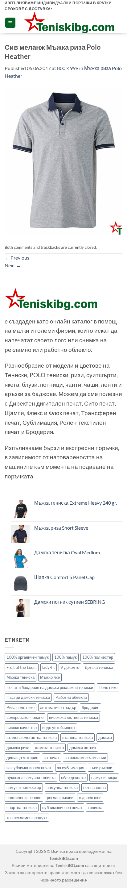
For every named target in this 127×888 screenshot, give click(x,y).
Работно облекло (71, 697)
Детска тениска (99, 667)
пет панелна (94, 787)
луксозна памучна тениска (30, 777)
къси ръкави (101, 767)
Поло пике (108, 687)
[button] (10, 23)
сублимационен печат (62, 807)
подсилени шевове (23, 797)
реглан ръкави (60, 797)
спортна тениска (21, 807)
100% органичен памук (27, 657)
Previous (17, 258)
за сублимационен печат (28, 767)
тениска (95, 807)
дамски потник (82, 747)
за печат (51, 757)
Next (13, 265)
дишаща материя (22, 757)
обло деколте (73, 777)
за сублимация (70, 767)
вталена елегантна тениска (31, 737)
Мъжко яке (50, 677)
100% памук (65, 657)
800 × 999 (67, 68)
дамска (105, 737)
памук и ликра (104, 777)
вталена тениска (77, 737)
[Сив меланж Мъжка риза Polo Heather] (63, 160)
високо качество (21, 727)
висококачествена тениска (73, 717)
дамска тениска (49, 747)
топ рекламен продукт (26, 817)
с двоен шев (90, 797)
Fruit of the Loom (21, 667)
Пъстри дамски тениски (28, 697)
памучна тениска (62, 787)
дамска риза (17, 747)
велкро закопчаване (24, 717)
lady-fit (48, 667)
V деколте (69, 667)
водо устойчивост (58, 727)
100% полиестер (97, 657)
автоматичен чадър (58, 707)
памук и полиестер (23, 787)
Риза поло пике (20, 707)
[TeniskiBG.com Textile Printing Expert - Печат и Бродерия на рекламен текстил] (69, 22)
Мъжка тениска (20, 677)
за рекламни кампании (85, 757)
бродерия (90, 707)
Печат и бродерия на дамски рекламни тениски (49, 687)
